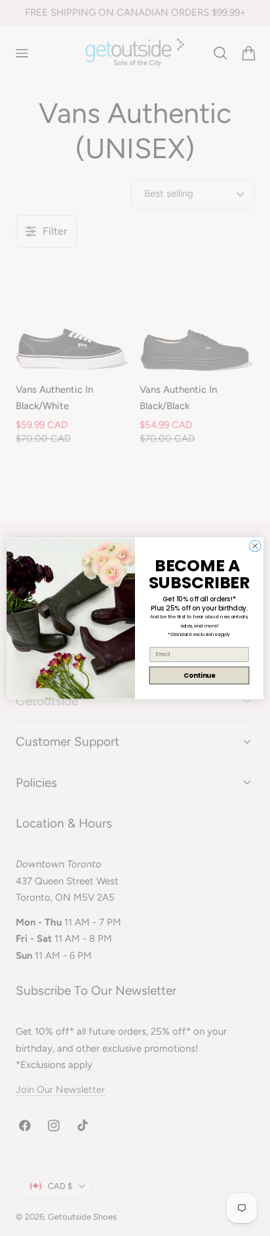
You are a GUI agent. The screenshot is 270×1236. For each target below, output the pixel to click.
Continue (199, 675)
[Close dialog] (255, 546)
